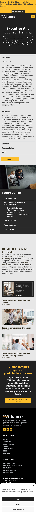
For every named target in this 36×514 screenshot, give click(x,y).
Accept (18, 499)
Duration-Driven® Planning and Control (16, 301)
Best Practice (11, 225)
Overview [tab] (6, 57)
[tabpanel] (18, 101)
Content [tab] (5, 143)
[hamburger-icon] (33, 16)
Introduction (10, 198)
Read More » (6, 305)
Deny (18, 504)
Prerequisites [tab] (8, 148)
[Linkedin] (11, 429)
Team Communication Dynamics (16, 327)
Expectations (10, 220)
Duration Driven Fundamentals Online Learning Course (16, 354)
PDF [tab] (4, 152)
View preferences (18, 509)
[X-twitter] (4, 429)
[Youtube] (8, 429)
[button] (33, 486)
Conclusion (9, 230)
